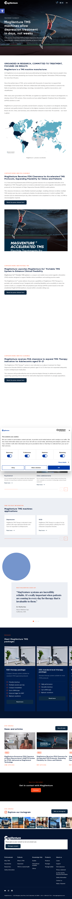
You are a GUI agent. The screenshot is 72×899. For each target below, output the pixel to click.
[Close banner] (69, 430)
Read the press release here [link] (15, 202)
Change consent (13, 846)
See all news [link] (61, 728)
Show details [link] (62, 462)
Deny (13, 467)
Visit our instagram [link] (59, 811)
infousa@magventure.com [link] (59, 895)
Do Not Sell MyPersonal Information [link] (62, 873)
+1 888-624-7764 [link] (47, 895)
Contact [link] (36, 790)
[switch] (27, 456)
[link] (2, 11)
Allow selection (36, 467)
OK (59, 467)
